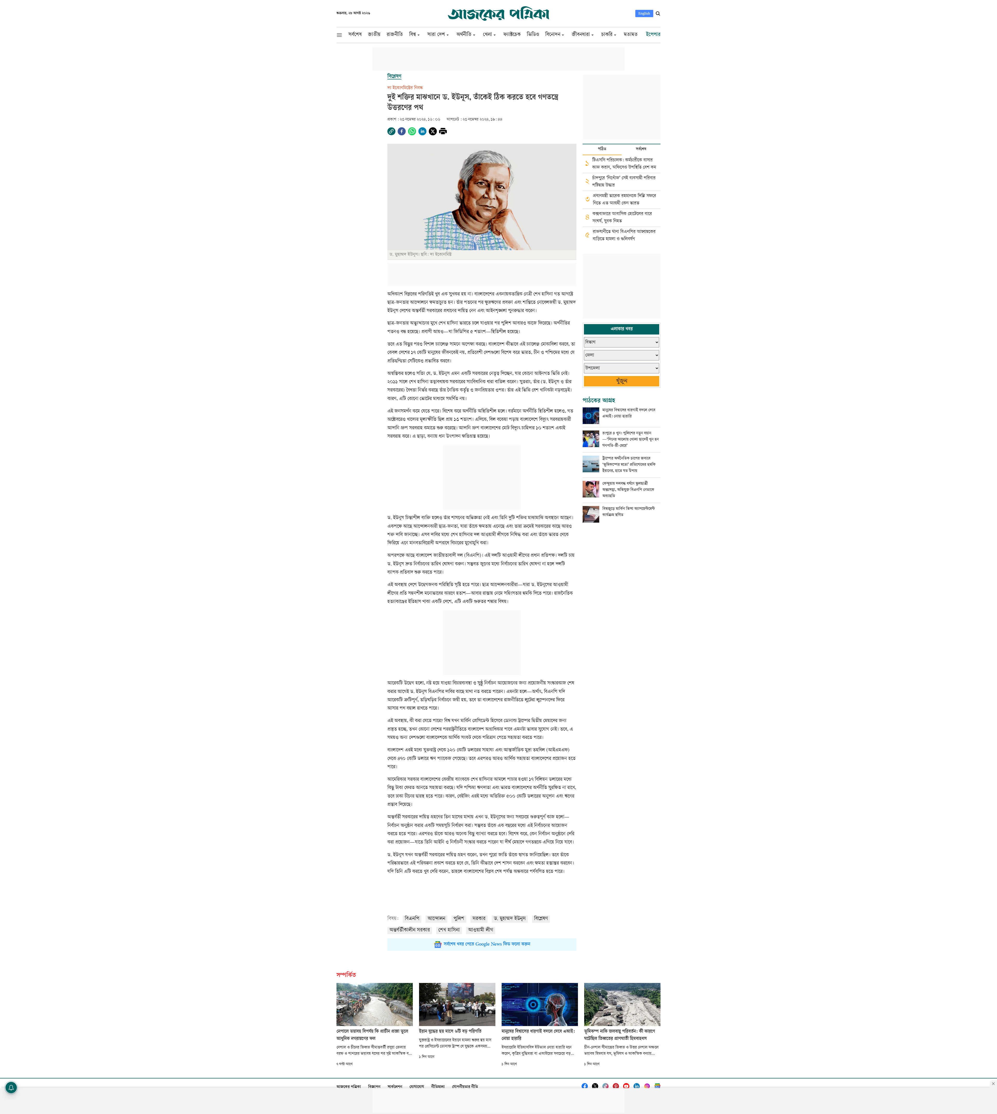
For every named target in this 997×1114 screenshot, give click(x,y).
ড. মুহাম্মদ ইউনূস (510, 919)
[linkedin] (422, 131)
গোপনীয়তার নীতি (465, 1087)
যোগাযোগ (416, 1087)
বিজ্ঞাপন (374, 1087)
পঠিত (602, 149)
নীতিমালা (438, 1087)
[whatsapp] (412, 131)
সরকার (479, 919)
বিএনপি (412, 919)
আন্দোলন (436, 919)
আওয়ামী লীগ (480, 930)
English (644, 13)
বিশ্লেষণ (541, 919)
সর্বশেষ (641, 149)
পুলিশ (459, 919)
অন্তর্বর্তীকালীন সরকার (409, 930)
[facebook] (402, 131)
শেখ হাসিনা (449, 930)
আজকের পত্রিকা (348, 1087)
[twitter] (433, 131)
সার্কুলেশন (395, 1087)
